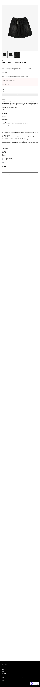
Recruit (3, 677)
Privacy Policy (21, 677)
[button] (2, 27)
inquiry (3, 680)
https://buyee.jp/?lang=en (6, 84)
